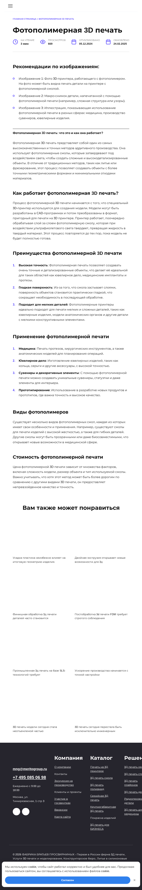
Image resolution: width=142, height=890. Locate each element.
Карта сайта (62, 816)
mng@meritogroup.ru (30, 769)
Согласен (67, 880)
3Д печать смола (101, 777)
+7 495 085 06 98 (29, 777)
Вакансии (60, 809)
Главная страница (24, 19)
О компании (62, 766)
